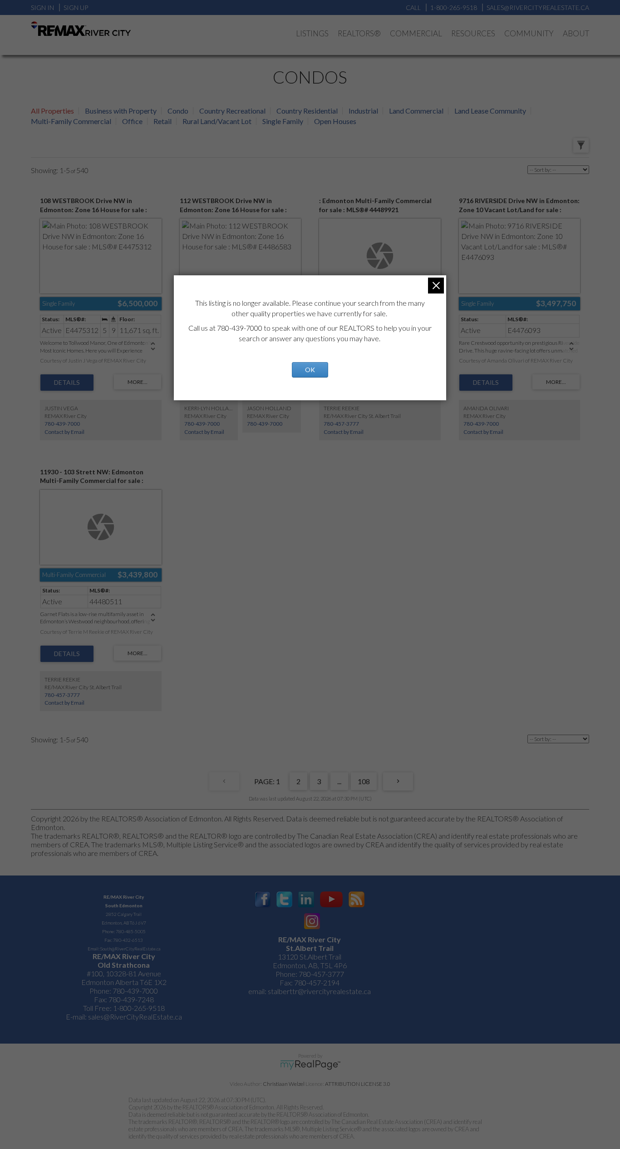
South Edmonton (124, 905)
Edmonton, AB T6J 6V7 (124, 922)
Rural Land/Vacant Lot (216, 121)
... (339, 781)
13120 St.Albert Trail (309, 956)
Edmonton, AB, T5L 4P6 (310, 965)
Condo (177, 110)
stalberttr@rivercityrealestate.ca (318, 991)
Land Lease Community (490, 110)
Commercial (416, 33)
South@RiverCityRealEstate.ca (130, 948)
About (576, 33)
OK (310, 369)
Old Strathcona (124, 964)
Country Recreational (232, 110)
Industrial (363, 110)
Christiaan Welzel (284, 1083)
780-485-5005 (131, 931)
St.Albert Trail (310, 948)
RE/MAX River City (123, 897)
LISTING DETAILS (66, 382)
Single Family (282, 121)
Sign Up (76, 7)
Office (132, 121)
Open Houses (335, 121)
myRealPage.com (310, 1065)
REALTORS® (359, 33)
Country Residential (307, 110)
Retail (162, 121)
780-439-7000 (62, 423)
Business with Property (121, 110)
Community (529, 33)
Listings (312, 33)
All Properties (52, 110)
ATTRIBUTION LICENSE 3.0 (357, 1083)
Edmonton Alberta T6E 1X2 (124, 982)
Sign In (42, 7)
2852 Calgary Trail (124, 914)
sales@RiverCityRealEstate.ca (135, 1016)
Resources (473, 33)
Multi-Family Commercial (71, 121)
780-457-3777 (341, 423)
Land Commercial (416, 110)
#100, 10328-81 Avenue (124, 973)
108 (364, 781)
